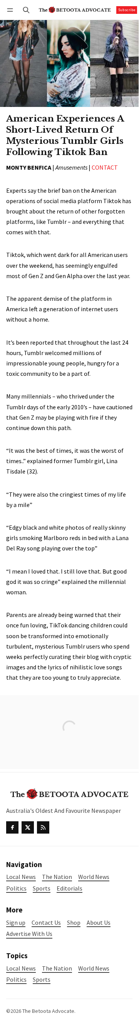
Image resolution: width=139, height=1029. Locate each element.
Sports (41, 979)
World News (93, 968)
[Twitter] (28, 827)
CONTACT (105, 167)
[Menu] (11, 10)
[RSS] (43, 827)
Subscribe (127, 9)
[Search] (26, 10)
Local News (21, 968)
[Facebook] (12, 827)
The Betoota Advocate (48, 1010)
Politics (16, 979)
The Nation (57, 968)
